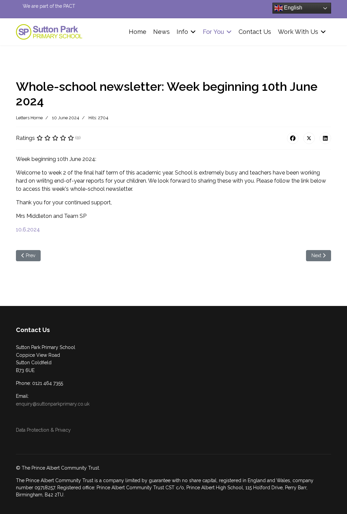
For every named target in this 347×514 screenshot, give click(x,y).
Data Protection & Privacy (43, 430)
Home (137, 31)
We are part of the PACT (49, 6)
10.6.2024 (28, 229)
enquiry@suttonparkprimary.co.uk (52, 404)
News (161, 31)
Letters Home (29, 117)
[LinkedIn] (325, 138)
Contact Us (255, 31)
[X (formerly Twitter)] (309, 138)
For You (213, 31)
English (292, 8)
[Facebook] (293, 138)
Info (182, 31)
